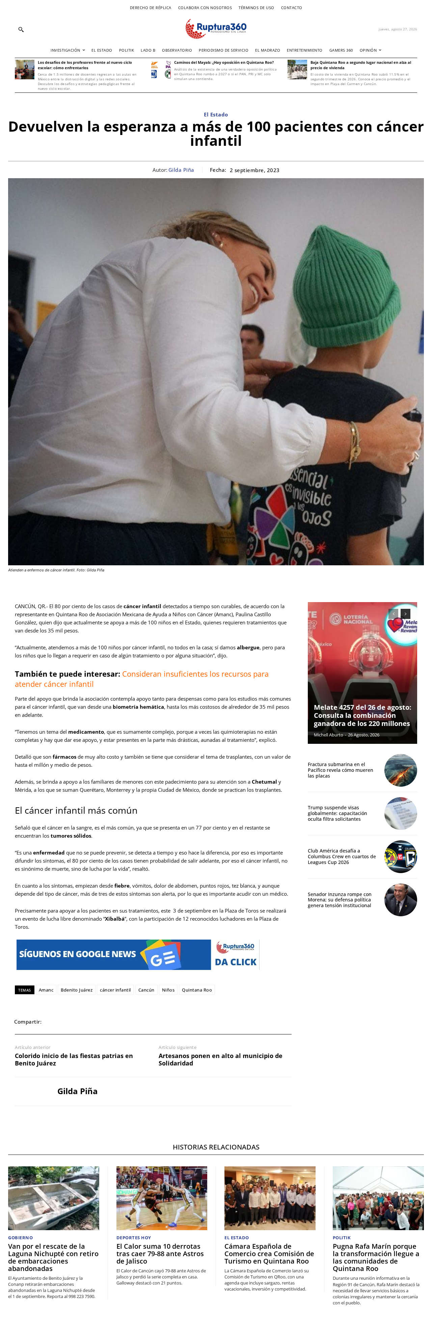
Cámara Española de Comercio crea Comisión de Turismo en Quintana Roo (269, 1254)
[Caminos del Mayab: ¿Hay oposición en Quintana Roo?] (161, 69)
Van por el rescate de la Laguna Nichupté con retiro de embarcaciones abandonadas (53, 1257)
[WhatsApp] (84, 1021)
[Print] (115, 1021)
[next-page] (405, 614)
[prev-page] (393, 614)
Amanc (46, 990)
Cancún (146, 990)
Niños (168, 990)
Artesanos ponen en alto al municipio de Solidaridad (220, 1059)
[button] (21, 29)
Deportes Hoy (133, 1238)
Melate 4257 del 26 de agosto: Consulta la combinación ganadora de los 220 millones (362, 715)
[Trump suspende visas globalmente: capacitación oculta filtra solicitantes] (400, 813)
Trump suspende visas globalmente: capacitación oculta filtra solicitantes (337, 813)
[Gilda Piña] (31, 1091)
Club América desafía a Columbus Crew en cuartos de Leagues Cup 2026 (342, 856)
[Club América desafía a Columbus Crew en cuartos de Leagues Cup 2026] (400, 856)
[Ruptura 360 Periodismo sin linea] (216, 29)
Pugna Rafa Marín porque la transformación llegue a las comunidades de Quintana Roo (376, 1257)
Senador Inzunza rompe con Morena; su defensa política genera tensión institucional (340, 900)
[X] (69, 1021)
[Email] (100, 1021)
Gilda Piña (181, 170)
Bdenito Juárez (76, 990)
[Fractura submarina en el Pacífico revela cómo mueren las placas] (400, 770)
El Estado (216, 114)
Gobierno (20, 1238)
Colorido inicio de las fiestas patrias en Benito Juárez (74, 1059)
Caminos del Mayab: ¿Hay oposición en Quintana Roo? (224, 62)
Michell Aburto (328, 735)
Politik (342, 1238)
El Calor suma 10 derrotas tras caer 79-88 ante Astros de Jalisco (160, 1254)
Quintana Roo (197, 990)
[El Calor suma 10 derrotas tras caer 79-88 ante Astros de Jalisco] (162, 1198)
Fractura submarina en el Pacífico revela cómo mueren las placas (340, 770)
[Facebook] (53, 1021)
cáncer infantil (115, 990)
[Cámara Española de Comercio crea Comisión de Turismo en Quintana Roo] (270, 1198)
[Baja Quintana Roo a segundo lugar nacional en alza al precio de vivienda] (297, 69)
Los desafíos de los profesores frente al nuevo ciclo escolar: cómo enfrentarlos (85, 65)
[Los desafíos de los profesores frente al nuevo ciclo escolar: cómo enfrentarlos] (24, 69)
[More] (147, 1021)
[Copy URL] (131, 1021)
